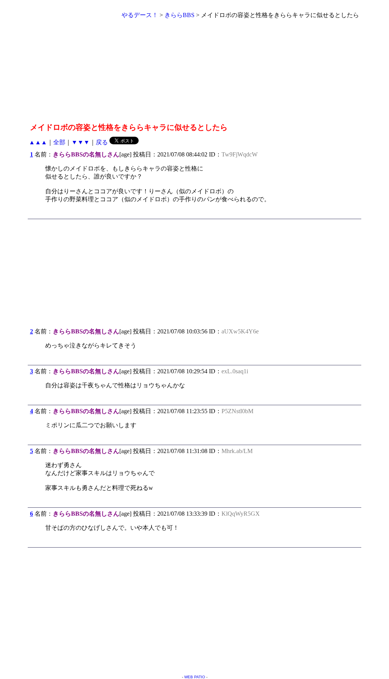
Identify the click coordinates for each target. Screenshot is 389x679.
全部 (59, 142)
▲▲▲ (38, 142)
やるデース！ (140, 15)
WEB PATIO (194, 677)
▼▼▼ (80, 142)
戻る (102, 142)
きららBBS (179, 15)
